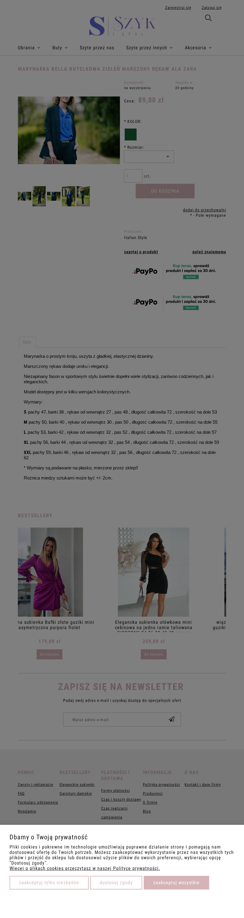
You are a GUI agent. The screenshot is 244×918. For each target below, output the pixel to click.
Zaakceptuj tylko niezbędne (49, 882)
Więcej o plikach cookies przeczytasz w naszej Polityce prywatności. (85, 868)
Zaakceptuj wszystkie (176, 882)
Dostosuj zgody (116, 882)
